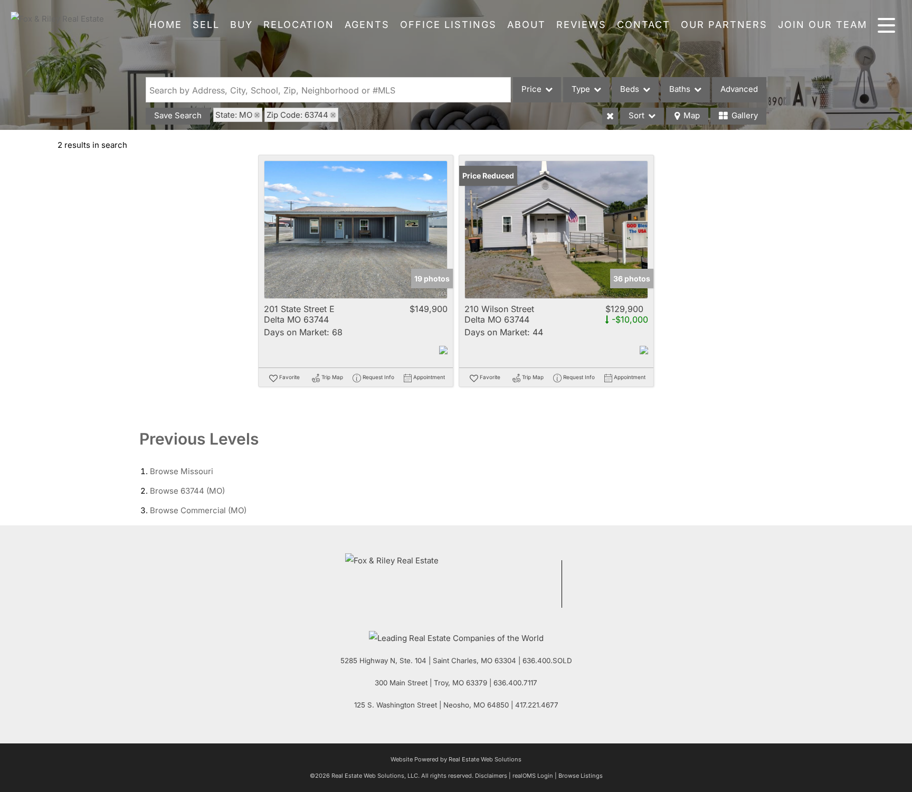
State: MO (233, 115)
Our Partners (724, 24)
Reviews (581, 24)
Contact (643, 24)
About (526, 24)
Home (165, 24)
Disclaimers (491, 775)
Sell (206, 24)
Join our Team (822, 24)
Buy (241, 24)
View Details (356, 229)
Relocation (298, 24)
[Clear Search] (610, 116)
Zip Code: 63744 (297, 115)
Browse (181, 471)
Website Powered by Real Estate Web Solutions (456, 759)
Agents (367, 24)
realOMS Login (532, 775)
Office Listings (448, 24)
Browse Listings (580, 775)
